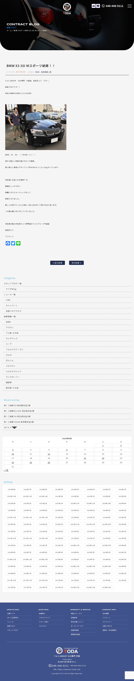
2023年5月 (122, 517)
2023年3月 (27, 524)
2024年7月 (27, 510)
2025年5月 (122, 496)
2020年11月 (90, 545)
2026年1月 (122, 489)
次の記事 (76, 262)
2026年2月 (106, 489)
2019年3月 (27, 566)
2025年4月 (11, 503)
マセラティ (11, 366)
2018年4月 (75, 573)
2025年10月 (43, 496)
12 (49, 454)
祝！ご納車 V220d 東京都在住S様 (19, 422)
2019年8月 (75, 559)
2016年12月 (75, 587)
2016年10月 (106, 587)
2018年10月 (106, 566)
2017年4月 (11, 587)
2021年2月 (43, 545)
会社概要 (106, 613)
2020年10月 (106, 545)
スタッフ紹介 (44, 622)
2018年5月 (59, 573)
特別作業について (77, 622)
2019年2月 (43, 566)
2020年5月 (59, 552)
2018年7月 (27, 573)
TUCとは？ (43, 626)
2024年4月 (75, 510)
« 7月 (6, 470)
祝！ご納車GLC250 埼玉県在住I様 (19, 411)
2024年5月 (59, 510)
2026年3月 (91, 489)
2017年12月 (11, 580)
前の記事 (58, 262)
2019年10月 (43, 559)
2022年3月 (91, 531)
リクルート (106, 618)
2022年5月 (59, 531)
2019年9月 (59, 559)
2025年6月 (106, 496)
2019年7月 (91, 559)
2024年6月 (43, 510)
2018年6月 (43, 573)
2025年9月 (59, 496)
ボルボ (9, 355)
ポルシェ (10, 360)
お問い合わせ (107, 626)
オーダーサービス (77, 626)
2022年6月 (43, 531)
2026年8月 (11, 489)
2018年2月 (106, 573)
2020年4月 (75, 552)
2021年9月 (59, 538)
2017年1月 (59, 587)
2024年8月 (11, 510)
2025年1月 (59, 503)
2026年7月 (27, 489)
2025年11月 (27, 496)
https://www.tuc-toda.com (69, 669)
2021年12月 (11, 538)
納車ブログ (18, 30)
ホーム (9, 30)
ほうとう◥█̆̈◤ (10, 427)
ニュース (10, 622)
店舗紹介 (42, 613)
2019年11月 (27, 559)
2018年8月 (11, 573)
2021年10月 (43, 538)
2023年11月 (27, 517)
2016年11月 (90, 587)
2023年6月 (106, 517)
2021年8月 (75, 538)
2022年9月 (122, 524)
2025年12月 (11, 496)
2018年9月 (122, 566)
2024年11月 (90, 503)
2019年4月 (11, 566)
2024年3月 (91, 510)
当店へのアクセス (13, 311)
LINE (98, 6)
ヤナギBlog (11, 289)
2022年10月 (106, 524)
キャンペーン (12, 305)
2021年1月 (59, 545)
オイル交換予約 (12, 618)
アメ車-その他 (12, 333)
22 (103, 458)
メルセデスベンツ (13, 371)
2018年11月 (90, 566)
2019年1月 (59, 566)
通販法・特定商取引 (110, 630)
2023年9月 (59, 517)
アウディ (10, 327)
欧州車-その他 (12, 388)
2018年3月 (91, 573)
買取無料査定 (75, 634)
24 (13, 462)
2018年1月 (122, 573)
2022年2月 (106, 531)
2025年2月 (43, 503)
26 (49, 462)
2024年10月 (106, 503)
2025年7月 (91, 496)
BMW (37, 72)
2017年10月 (43, 580)
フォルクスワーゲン (15, 349)
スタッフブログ (12, 630)
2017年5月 (122, 580)
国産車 (9, 382)
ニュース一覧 (10, 294)
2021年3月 (27, 545)
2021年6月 (106, 538)
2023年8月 (75, 517)
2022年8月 (11, 531)
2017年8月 (75, 580)
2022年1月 (122, 531)
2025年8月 (75, 496)
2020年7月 (27, 552)
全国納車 (74, 618)
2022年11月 (90, 524)
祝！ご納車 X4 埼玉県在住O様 (17, 416)
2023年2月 (43, 524)
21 (85, 458)
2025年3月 (27, 503)
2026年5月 (59, 489)
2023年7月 (91, 517)
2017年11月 (27, 580)
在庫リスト (94, 6)
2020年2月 (106, 552)
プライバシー (107, 622)
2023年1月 (59, 524)
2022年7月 (27, 531)
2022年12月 (75, 524)
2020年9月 (122, 545)
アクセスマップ (44, 618)
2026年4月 (75, 489)
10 (13, 454)
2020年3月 (91, 552)
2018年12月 (75, 566)
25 (31, 462)
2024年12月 (75, 503)
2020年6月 (43, 552)
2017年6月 (106, 580)
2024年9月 (122, 503)
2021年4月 (11, 545)
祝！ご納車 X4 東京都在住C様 (17, 405)
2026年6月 (43, 489)
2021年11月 (27, 538)
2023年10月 (43, 517)
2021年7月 (91, 538)
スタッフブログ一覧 (13, 283)
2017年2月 (43, 587)
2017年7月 (91, 580)
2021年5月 (122, 538)
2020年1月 (122, 552)
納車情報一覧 (46, 72)
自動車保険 (75, 630)
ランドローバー (13, 377)
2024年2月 (106, 510)
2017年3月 (27, 587)
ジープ (9, 344)
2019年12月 (11, 559)
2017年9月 (59, 580)
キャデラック (12, 338)
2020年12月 (75, 545)
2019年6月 (106, 559)
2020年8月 (11, 552)
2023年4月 (11, 524)
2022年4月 (75, 531)
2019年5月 (122, 559)
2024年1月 (122, 510)
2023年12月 (11, 517)
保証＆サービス (76, 613)
